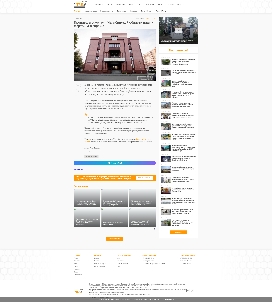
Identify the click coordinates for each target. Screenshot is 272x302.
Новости (99, 4)
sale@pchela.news (186, 261)
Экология (120, 4)
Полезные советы (106, 11)
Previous (160, 30)
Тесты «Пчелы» (146, 11)
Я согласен (168, 299)
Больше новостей (114, 239)
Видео (161, 4)
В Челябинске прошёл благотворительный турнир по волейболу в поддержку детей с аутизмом (177, 40)
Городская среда (91, 11)
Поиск (96, 261)
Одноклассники (122, 263)
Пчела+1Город (161, 11)
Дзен (118, 266)
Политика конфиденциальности (153, 263)
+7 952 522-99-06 (148, 258)
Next (196, 30)
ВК (151, 18)
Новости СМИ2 (79, 170)
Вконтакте (120, 261)
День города (121, 11)
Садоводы (133, 11)
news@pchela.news (149, 261)
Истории (150, 4)
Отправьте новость (144, 178)
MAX (147, 18)
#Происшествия (91, 156)
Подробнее (155, 299)
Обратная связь (100, 266)
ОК (155, 18)
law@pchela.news (143, 294)
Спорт (140, 4)
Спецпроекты (174, 4)
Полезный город (100, 263)
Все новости (178, 232)
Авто (131, 4)
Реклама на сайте (186, 263)
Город (109, 4)
